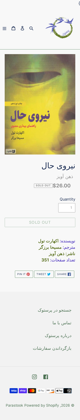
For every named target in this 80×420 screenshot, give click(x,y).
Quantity (67, 199)
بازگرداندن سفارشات (52, 348)
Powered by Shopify (41, 405)
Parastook (14, 405)
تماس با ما (61, 322)
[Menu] (4, 27)
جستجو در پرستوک (54, 310)
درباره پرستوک (58, 335)
